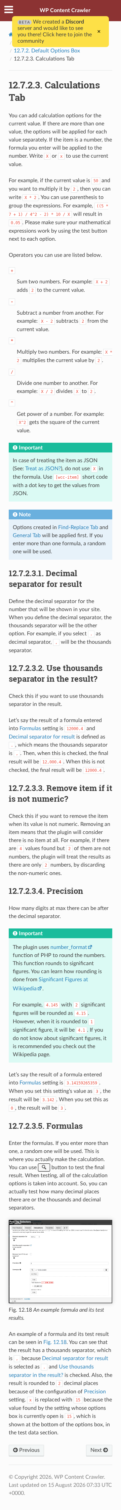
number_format (68, 947)
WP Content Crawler (65, 10)
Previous (29, 1450)
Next (96, 1450)
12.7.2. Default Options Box (47, 50)
